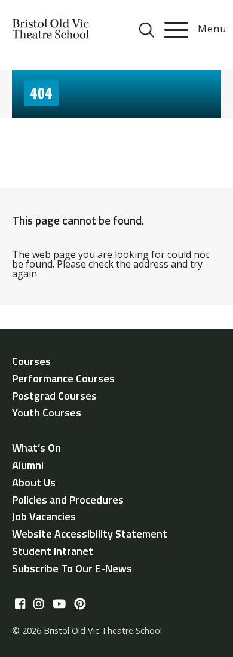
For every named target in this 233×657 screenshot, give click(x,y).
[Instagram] (38, 604)
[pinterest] (80, 604)
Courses (31, 361)
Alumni (28, 465)
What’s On (36, 448)
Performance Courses (63, 378)
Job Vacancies (44, 516)
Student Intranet (52, 551)
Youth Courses (46, 412)
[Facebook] (20, 604)
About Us (34, 482)
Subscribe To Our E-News (72, 568)
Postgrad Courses (54, 396)
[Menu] (176, 30)
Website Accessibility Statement (89, 534)
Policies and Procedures (68, 500)
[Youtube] (59, 604)
